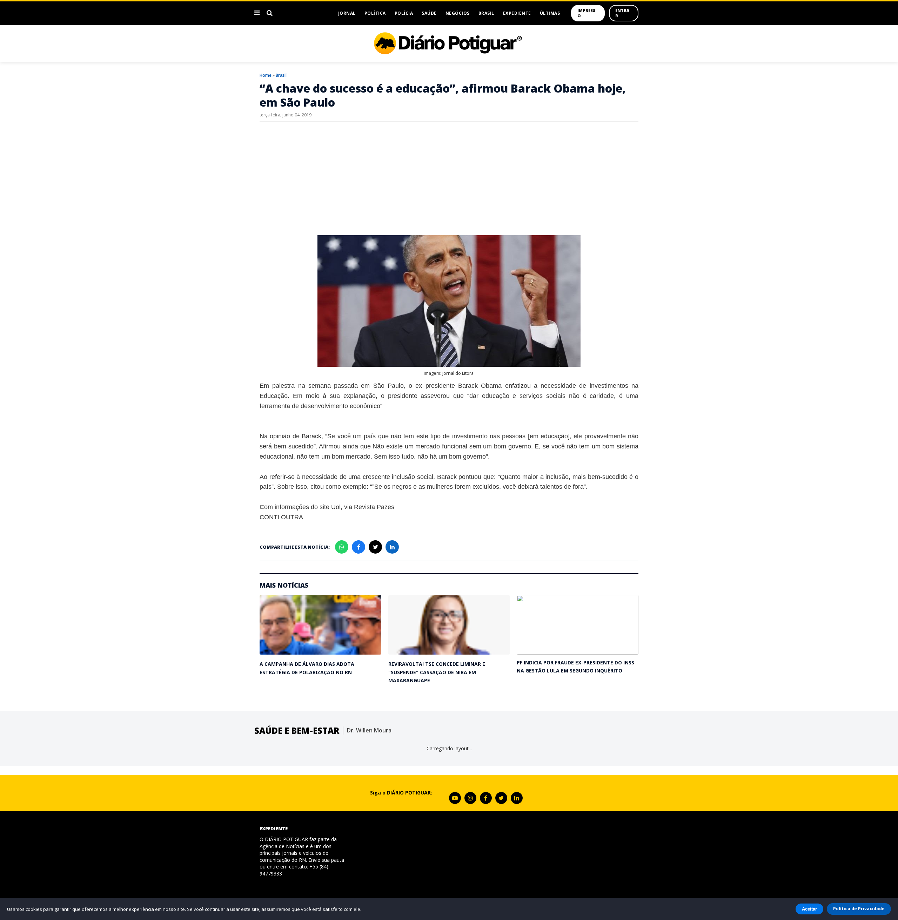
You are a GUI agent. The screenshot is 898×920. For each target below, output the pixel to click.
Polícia (404, 13)
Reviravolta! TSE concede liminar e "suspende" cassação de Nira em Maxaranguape (436, 672)
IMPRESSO (586, 13)
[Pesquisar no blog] (270, 13)
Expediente (517, 13)
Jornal (347, 13)
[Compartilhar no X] (375, 547)
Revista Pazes (374, 506)
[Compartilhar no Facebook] (358, 547)
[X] (501, 798)
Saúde (429, 13)
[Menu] (257, 13)
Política (375, 13)
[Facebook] (486, 798)
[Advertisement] (449, 178)
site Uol (330, 506)
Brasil (486, 13)
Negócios (457, 13)
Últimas (550, 13)
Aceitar (809, 909)
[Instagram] (470, 798)
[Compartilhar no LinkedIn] (392, 547)
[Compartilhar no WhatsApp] (341, 547)
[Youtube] (455, 798)
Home (266, 75)
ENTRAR (622, 13)
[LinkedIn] (517, 798)
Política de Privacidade (859, 909)
